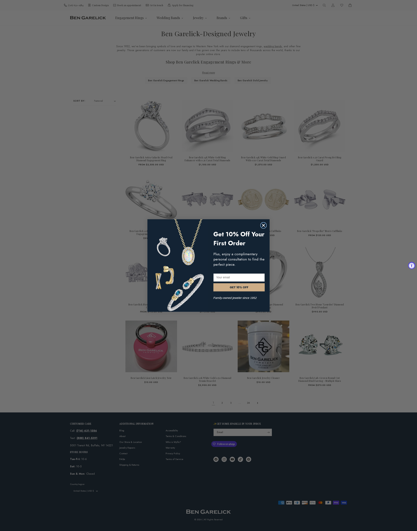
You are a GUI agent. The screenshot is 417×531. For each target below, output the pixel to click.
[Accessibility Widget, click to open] (411, 265)
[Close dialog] (263, 225)
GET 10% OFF (239, 287)
